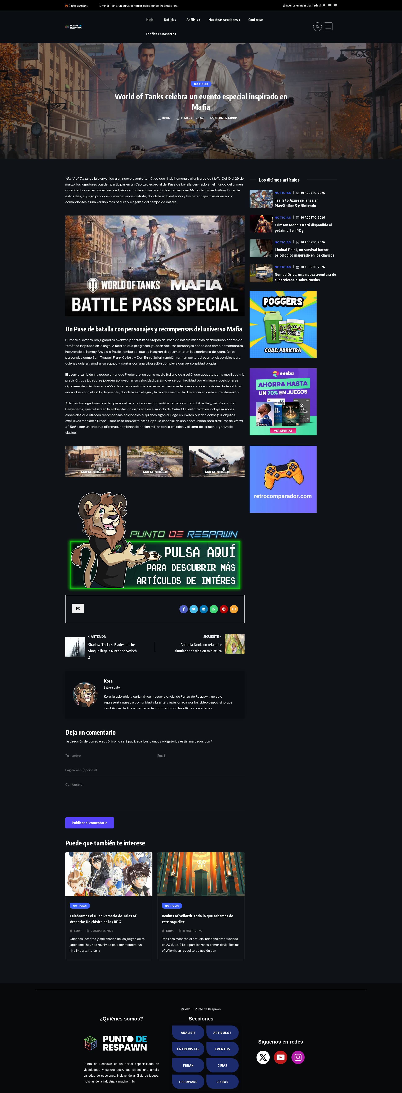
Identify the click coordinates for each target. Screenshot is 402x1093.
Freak (188, 1065)
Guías (222, 1065)
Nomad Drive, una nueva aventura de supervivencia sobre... (174, 6)
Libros (222, 1082)
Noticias (170, 20)
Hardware (188, 1082)
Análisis (192, 20)
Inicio (149, 20)
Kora (77, 931)
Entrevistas (188, 1049)
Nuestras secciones (223, 20)
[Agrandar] (115, 451)
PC (78, 608)
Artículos (222, 1033)
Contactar (255, 20)
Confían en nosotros (161, 34)
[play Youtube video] (155, 265)
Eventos (222, 1049)
